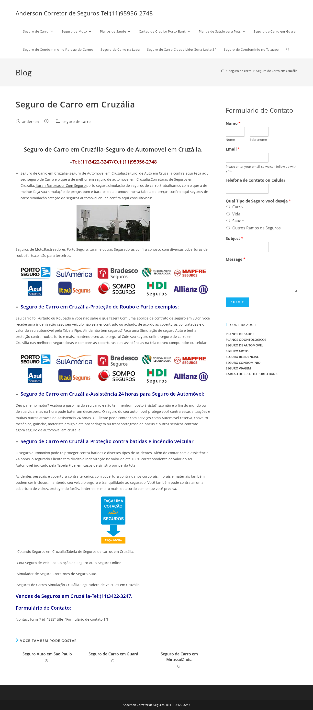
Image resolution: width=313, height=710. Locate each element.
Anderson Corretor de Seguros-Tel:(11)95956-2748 (84, 13)
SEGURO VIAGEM (238, 368)
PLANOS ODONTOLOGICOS (246, 339)
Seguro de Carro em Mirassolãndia (179, 656)
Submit (237, 302)
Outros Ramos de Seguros (256, 228)
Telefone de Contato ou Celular (255, 180)
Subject (234, 238)
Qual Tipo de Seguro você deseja (258, 201)
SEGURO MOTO (237, 351)
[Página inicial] (222, 71)
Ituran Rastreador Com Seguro (60, 185)
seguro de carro (77, 121)
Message (236, 259)
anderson (30, 121)
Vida (236, 214)
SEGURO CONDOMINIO (243, 362)
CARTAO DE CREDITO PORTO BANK (252, 374)
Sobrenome (258, 140)
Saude (238, 221)
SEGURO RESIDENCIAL (242, 357)
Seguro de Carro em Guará (113, 654)
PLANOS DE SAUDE (240, 334)
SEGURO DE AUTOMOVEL (244, 345)
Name (233, 123)
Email (233, 149)
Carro (237, 207)
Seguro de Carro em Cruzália (276, 71)
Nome (230, 140)
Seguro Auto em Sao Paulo (47, 654)
